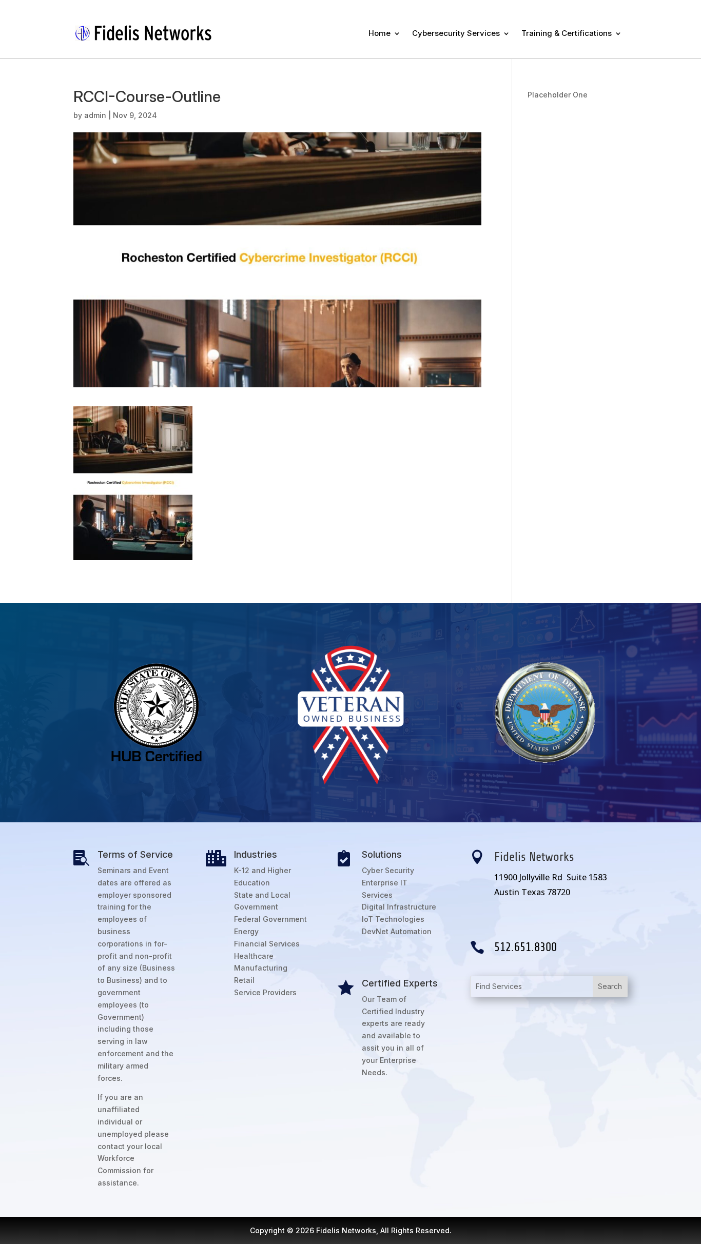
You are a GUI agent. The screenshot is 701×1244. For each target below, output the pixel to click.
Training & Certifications (566, 33)
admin (95, 115)
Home (379, 33)
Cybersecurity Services (456, 33)
